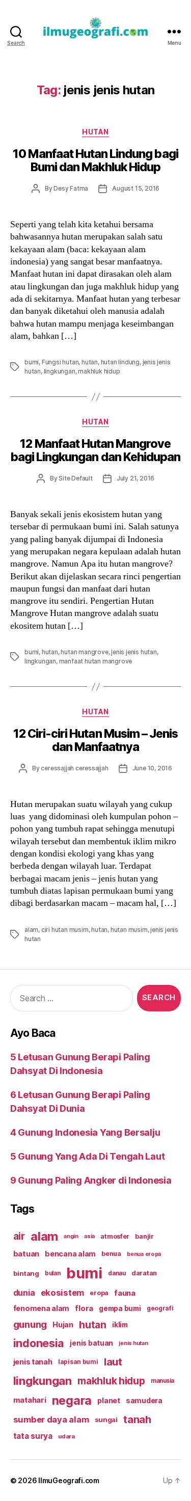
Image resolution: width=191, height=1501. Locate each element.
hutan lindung (120, 362)
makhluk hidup (99, 371)
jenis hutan (133, 1343)
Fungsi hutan (60, 362)
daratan (144, 1273)
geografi (160, 1308)
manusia (162, 1380)
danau (117, 1273)
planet (108, 1400)
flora (84, 1308)
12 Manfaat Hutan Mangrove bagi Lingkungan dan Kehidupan (95, 450)
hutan (89, 362)
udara (66, 1436)
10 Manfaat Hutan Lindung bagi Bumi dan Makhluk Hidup (95, 160)
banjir (144, 1236)
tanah (137, 1419)
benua (111, 1253)
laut (113, 1361)
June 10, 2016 (152, 768)
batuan (26, 1253)
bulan (53, 1273)
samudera (144, 1400)
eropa (99, 1293)
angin (71, 1236)
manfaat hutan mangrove (95, 661)
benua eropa (144, 1253)
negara (72, 1400)
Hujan (62, 1324)
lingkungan (59, 371)
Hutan (95, 131)
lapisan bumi (78, 1361)
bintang (26, 1273)
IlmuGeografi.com (68, 1480)
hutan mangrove (84, 652)
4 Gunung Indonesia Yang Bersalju (85, 1132)
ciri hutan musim (65, 929)
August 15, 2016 (135, 188)
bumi (31, 362)
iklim (120, 1325)
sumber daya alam (51, 1419)
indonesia (39, 1343)
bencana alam (70, 1253)
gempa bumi (120, 1308)
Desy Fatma (70, 188)
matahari (29, 1400)
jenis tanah (32, 1361)
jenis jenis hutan (134, 652)
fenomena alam (41, 1308)
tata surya (32, 1436)
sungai (106, 1419)
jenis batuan (91, 1343)
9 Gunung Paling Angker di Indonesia (91, 1180)
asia (89, 1236)
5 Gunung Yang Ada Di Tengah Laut (87, 1156)
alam (31, 929)
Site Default (76, 478)
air (19, 1236)
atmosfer (114, 1236)
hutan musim (129, 929)
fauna (124, 1293)
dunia (24, 1293)
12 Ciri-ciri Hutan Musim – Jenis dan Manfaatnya (95, 740)
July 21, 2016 (135, 478)
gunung (30, 1324)
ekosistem (63, 1293)
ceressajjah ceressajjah (74, 768)
